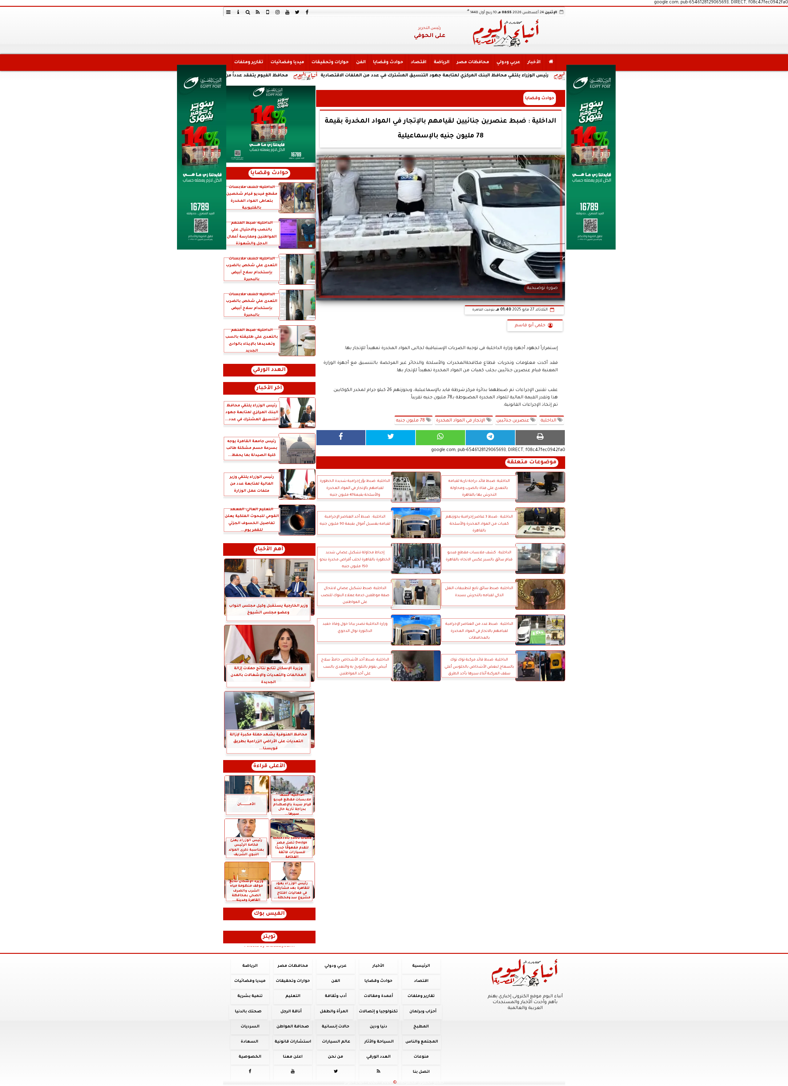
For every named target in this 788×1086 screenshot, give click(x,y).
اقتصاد (418, 62)
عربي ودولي (508, 62)
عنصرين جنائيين (513, 420)
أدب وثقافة (335, 996)
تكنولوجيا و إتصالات (378, 1012)
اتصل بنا (420, 1072)
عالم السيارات (336, 1042)
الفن (360, 62)
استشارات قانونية (292, 1042)
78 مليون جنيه (411, 420)
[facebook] (307, 12)
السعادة (249, 1042)
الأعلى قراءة (269, 766)
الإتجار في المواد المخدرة (461, 420)
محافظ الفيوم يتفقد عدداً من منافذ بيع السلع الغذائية (298, 75)
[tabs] (228, 12)
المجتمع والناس (421, 1042)
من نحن (335, 1057)
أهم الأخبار (269, 549)
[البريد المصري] (269, 124)
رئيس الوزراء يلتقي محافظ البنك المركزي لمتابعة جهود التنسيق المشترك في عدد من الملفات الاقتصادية (504, 75)
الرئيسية (421, 966)
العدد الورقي (269, 370)
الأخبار (533, 62)
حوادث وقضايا (388, 62)
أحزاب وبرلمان (422, 1012)
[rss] (258, 12)
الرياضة (441, 62)
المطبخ (421, 1027)
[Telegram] (490, 437)
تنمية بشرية (250, 996)
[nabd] (268, 12)
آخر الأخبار (269, 388)
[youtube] (287, 12)
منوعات (420, 1057)
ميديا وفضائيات (287, 62)
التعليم (292, 996)
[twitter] (297, 12)
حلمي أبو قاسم (530, 325)
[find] (248, 12)
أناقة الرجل (291, 1012)
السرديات (249, 1027)
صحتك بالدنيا (248, 1012)
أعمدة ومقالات (378, 996)
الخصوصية (250, 1057)
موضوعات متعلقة (532, 463)
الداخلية (549, 420)
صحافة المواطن (292, 1027)
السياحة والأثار (378, 1042)
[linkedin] (278, 12)
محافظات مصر (472, 62)
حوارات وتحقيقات (329, 62)
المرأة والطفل (334, 1012)
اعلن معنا (293, 1057)
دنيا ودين (378, 1027)
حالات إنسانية (335, 1027)
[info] (238, 12)
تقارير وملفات (248, 62)
